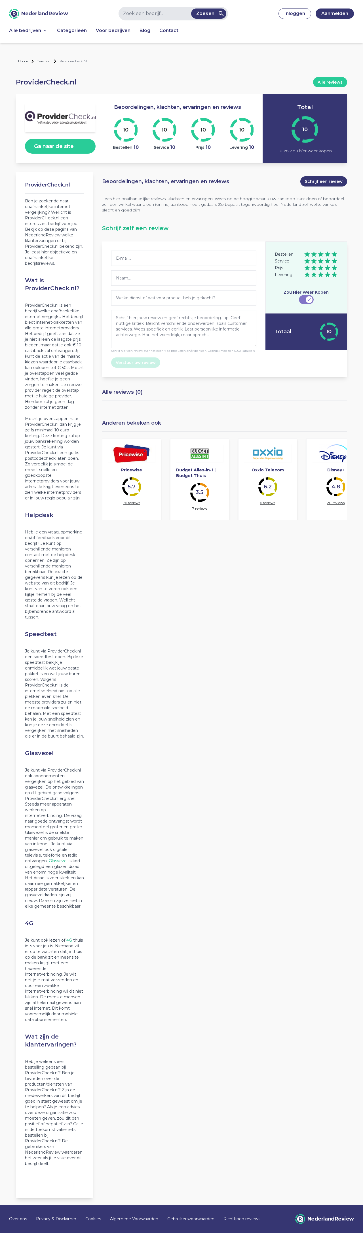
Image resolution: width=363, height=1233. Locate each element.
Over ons (18, 1218)
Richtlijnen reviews (241, 1218)
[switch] (306, 299)
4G (69, 940)
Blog (145, 30)
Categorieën (72, 30)
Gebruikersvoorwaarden (190, 1218)
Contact (168, 30)
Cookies (93, 1218)
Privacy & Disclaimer (56, 1218)
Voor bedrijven (113, 30)
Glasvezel (58, 860)
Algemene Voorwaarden (134, 1218)
